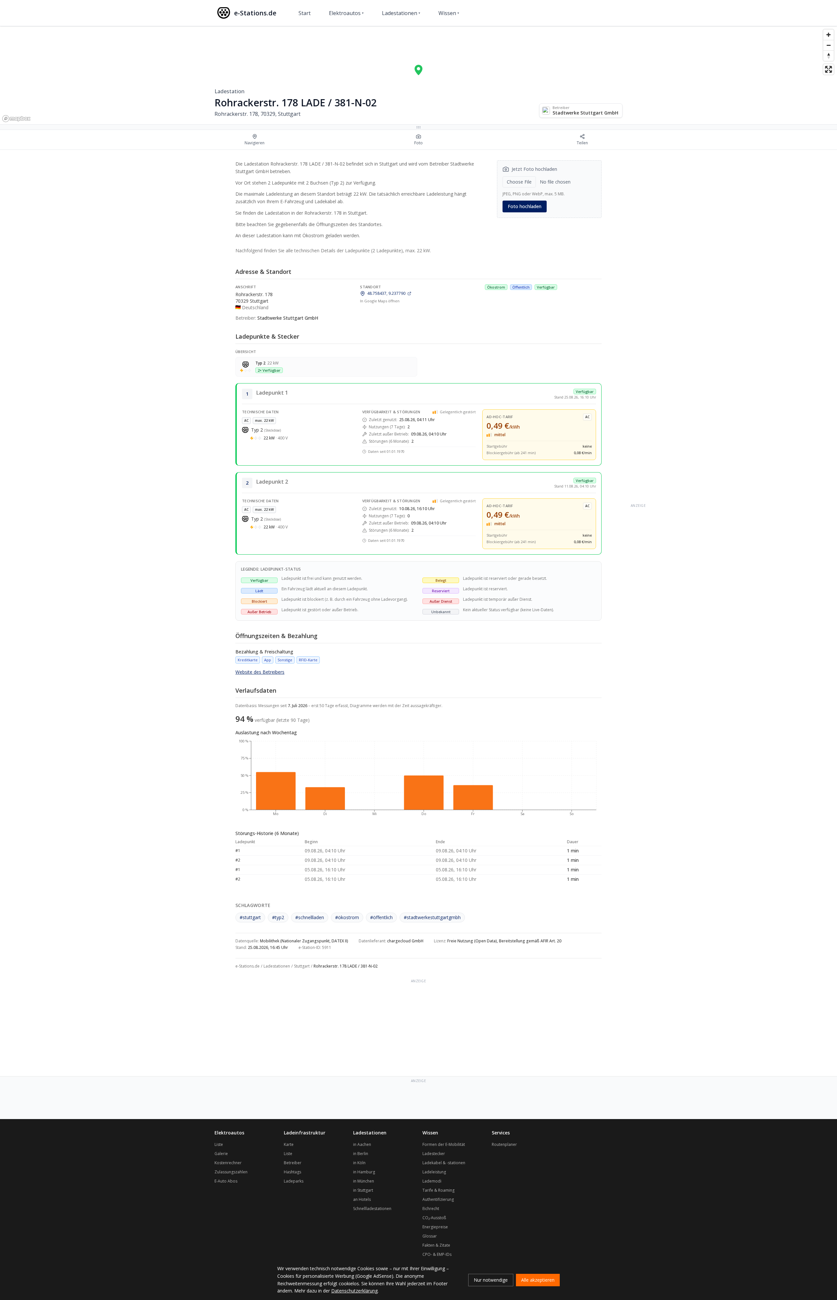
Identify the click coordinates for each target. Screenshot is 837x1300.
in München (363, 1181)
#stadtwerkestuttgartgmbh (432, 917)
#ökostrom (347, 917)
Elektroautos (346, 13)
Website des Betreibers (259, 672)
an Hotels (362, 1199)
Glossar (429, 1236)
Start (305, 13)
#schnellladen (309, 917)
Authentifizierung (438, 1199)
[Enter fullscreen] (828, 69)
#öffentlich (381, 917)
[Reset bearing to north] (828, 55)
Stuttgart (302, 966)
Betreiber (292, 1163)
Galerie (221, 1153)
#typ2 (278, 917)
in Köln (359, 1163)
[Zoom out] (828, 45)
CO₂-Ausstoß (434, 1217)
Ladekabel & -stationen (443, 1163)
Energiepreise (435, 1227)
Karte (289, 1144)
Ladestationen (401, 13)
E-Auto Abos (225, 1181)
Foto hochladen (524, 206)
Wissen (448, 13)
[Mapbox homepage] (16, 118)
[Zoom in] (828, 34)
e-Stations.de (247, 966)
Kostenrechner (228, 1163)
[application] (418, 780)
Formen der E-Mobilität (443, 1144)
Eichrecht (430, 1208)
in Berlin (360, 1153)
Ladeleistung (434, 1172)
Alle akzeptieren (538, 1280)
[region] (418, 75)
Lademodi (431, 1181)
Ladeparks (293, 1181)
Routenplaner (504, 1144)
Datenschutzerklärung (354, 1291)
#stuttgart (250, 917)
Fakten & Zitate (436, 1245)
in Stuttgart (363, 1190)
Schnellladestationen (372, 1208)
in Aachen (362, 1144)
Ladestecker (433, 1153)
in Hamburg (364, 1172)
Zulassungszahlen (231, 1172)
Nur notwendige (491, 1280)
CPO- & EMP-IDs (437, 1254)
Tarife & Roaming (438, 1190)
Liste (218, 1144)
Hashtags (292, 1172)
